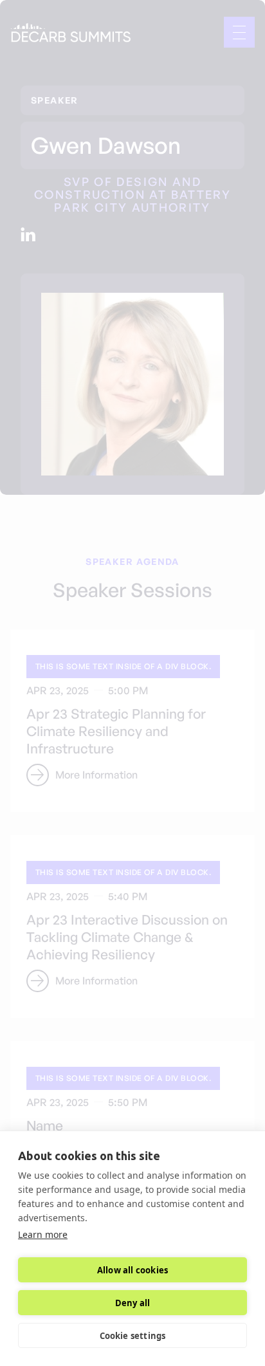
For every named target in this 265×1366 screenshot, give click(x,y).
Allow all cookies (132, 1270)
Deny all (133, 1303)
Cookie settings (133, 1336)
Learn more (43, 1234)
